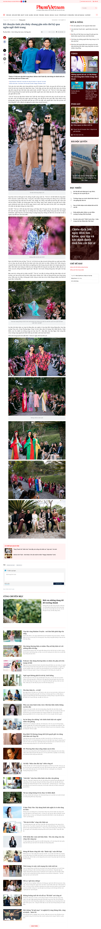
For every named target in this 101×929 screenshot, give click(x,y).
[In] (4, 58)
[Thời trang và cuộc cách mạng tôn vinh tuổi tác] (12, 871)
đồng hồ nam (74, 278)
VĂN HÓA (47, 15)
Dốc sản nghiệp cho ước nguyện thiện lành (83, 26)
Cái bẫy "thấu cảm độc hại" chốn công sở (38, 764)
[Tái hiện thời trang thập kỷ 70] (37, 147)
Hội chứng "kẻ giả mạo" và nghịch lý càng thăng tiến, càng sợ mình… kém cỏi (44, 911)
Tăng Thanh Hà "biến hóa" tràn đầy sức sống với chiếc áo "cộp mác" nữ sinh (27, 81)
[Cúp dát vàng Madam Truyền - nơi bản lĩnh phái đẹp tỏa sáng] (12, 636)
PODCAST (75, 104)
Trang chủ (5, 20)
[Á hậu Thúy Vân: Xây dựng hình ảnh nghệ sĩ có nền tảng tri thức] (12, 812)
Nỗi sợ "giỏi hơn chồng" (31, 881)
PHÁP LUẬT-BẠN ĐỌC (79, 15)
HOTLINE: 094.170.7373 (86, 1)
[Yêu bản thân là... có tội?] (12, 695)
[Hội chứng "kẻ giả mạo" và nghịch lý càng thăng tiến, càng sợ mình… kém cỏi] (12, 915)
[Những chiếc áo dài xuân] (37, 396)
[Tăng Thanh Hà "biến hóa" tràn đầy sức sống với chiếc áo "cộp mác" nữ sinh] (8, 550)
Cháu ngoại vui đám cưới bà (82, 125)
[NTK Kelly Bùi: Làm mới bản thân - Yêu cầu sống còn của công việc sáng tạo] (12, 841)
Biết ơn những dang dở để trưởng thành (53, 601)
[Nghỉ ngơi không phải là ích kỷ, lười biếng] (12, 680)
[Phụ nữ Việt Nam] (50, 8)
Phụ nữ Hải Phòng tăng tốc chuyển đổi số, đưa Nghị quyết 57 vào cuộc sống (84, 178)
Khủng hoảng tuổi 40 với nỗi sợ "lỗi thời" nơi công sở (42, 895)
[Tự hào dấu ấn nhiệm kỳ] (77, 85)
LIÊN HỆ (96, 1)
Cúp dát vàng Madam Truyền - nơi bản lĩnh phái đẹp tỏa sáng (43, 632)
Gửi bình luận (59, 583)
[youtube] (21, 1)
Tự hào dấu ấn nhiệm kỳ (75, 92)
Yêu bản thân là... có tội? (32, 690)
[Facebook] (23, 1)
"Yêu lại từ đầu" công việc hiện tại (35, 822)
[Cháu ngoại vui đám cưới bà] (84, 115)
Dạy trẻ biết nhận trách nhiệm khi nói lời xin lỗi (85, 206)
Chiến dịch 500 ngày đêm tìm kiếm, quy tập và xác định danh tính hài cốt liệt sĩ (83, 236)
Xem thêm (34, 926)
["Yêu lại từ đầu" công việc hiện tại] (12, 827)
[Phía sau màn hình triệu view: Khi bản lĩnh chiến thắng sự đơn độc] (12, 709)
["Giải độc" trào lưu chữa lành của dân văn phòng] (12, 783)
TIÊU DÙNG (41, 15)
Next (97, 163)
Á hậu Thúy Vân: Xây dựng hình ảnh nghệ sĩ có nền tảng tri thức (43, 808)
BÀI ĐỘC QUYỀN (79, 141)
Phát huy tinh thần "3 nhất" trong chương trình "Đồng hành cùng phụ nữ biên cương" (91, 95)
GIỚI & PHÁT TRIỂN (16, 15)
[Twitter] (4, 50)
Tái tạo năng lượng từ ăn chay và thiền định (39, 793)
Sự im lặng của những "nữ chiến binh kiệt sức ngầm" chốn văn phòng (42, 720)
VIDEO (74, 53)
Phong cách (22, 20)
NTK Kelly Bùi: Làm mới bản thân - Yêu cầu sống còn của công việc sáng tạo (43, 838)
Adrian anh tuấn (11, 565)
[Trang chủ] (4, 15)
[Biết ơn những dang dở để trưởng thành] (22, 611)
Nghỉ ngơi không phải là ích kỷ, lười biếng (38, 675)
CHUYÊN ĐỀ (87, 15)
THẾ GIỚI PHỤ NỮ (62, 15)
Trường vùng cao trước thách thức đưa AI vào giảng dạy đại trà (85, 199)
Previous (71, 163)
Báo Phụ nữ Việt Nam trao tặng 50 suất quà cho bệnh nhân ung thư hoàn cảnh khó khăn (84, 35)
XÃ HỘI (26, 15)
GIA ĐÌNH (31, 15)
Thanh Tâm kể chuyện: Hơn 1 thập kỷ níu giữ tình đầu (85, 130)
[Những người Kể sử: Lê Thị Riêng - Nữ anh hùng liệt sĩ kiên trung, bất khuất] (84, 64)
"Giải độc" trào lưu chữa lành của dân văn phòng (41, 778)
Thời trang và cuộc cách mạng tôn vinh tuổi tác (40, 866)
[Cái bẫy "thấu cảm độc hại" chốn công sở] (12, 768)
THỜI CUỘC (8, 15)
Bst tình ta (19, 565)
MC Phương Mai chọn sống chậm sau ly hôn (39, 749)
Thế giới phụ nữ (14, 20)
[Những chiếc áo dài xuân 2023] (37, 236)
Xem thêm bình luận (8, 589)
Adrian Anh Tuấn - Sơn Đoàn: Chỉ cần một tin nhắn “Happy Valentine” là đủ (27, 83)
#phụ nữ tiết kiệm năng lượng (79, 267)
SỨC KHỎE (36, 15)
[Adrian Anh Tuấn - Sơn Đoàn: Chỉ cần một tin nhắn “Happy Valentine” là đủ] (8, 556)
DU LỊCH (56, 15)
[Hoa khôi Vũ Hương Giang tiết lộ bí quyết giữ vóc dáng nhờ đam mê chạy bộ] (12, 739)
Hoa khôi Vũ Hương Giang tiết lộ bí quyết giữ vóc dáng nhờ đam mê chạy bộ (43, 735)
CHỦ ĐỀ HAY (76, 263)
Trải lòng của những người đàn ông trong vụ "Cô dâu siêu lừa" (85, 40)
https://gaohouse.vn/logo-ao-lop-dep (84, 275)
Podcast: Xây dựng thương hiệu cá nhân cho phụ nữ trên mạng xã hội (43, 662)
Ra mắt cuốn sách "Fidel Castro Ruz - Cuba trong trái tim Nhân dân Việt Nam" (86, 220)
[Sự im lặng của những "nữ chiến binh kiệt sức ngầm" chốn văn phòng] (12, 724)
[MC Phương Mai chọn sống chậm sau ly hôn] (12, 753)
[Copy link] (4, 62)
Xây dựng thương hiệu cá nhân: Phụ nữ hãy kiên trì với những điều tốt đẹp (43, 647)
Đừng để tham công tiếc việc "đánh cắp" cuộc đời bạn (42, 851)
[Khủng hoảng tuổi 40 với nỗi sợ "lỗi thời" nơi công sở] (12, 900)
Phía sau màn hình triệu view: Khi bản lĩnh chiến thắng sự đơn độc (43, 706)
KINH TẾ (22, 15)
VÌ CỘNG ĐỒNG (70, 15)
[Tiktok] (25, 1)
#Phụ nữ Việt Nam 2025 (77, 270)
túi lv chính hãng (74, 281)
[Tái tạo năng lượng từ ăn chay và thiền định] (12, 797)
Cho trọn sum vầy (78, 135)
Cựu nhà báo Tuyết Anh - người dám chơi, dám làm (84, 30)
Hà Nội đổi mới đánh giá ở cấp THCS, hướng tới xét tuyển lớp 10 (84, 192)
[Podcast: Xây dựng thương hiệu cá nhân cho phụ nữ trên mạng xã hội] (12, 665)
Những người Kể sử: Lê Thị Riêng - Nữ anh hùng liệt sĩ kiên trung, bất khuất (84, 76)
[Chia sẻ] (4, 54)
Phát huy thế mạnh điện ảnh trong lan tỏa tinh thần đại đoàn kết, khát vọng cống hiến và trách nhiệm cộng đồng (84, 46)
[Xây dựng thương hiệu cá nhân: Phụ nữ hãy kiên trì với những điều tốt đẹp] (12, 651)
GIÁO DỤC (52, 15)
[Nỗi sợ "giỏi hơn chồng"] (12, 885)
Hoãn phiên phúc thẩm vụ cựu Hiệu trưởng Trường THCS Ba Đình (84, 213)
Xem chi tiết (77, 257)
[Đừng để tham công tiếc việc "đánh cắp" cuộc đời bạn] (12, 856)
